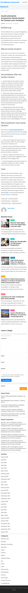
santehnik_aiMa (5, 428)
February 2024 (5, 518)
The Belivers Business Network (9, 4)
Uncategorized (5, 583)
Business (13, 257)
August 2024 (4, 501)
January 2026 (4, 476)
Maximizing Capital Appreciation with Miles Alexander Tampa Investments (13, 414)
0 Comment (15, 23)
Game (2, 550)
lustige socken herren (16, 203)
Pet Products (4, 569)
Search (3, 386)
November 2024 (5, 496)
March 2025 (4, 485)
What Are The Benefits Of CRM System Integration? (18, 243)
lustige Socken (15, 201)
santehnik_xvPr (5, 441)
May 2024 (3, 510)
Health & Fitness (5, 558)
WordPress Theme (22, 588)
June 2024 (3, 507)
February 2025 (5, 487)
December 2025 (5, 479)
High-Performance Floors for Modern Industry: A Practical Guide (17, 263)
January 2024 (4, 521)
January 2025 (4, 490)
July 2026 (3, 460)
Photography (5, 572)
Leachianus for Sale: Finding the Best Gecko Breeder (12, 298)
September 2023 (5, 529)
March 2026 (4, 471)
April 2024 (4, 512)
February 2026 (5, 473)
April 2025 (4, 482)
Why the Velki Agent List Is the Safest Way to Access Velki (18, 224)
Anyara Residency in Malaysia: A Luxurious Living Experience (18, 314)
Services (3, 575)
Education (4, 547)
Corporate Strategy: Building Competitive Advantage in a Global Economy (12, 405)
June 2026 (3, 462)
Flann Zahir (11, 208)
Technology (4, 577)
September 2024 (5, 498)
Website (3, 368)
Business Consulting (6, 544)
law (2, 561)
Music (2, 564)
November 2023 (5, 526)
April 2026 (4, 468)
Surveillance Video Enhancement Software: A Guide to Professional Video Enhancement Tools (13, 281)
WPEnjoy (14, 589)
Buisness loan (5, 539)
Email (3, 362)
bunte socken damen (13, 198)
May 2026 (3, 465)
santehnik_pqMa (5, 434)
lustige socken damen (6, 203)
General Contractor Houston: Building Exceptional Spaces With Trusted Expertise (13, 410)
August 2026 (4, 457)
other (2, 566)
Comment (4, 338)
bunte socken (4, 198)
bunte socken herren (6, 201)
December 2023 (5, 523)
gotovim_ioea (5, 422)
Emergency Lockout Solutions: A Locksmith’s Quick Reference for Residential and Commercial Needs (13, 424)
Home (2, 11)
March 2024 (4, 515)
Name (3, 356)
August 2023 (4, 532)
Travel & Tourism (6, 580)
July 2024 (3, 504)
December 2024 (5, 493)
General (6, 11)
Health (3, 555)
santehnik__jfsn (5, 447)
